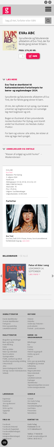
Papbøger (31, 380)
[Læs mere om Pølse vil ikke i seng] (14, 278)
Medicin (6, 406)
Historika (31, 321)
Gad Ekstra (32, 408)
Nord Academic (8, 354)
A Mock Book (7, 363)
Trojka (5, 413)
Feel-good (6, 323)
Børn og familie (8, 342)
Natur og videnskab (10, 351)
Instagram (49, 2)
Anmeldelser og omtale (20, 148)
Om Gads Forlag (34, 401)
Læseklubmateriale (10, 328)
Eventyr (30, 347)
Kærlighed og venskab (36, 363)
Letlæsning (32, 366)
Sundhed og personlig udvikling (14, 361)
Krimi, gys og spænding (36, 361)
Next (53, 276)
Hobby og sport (33, 354)
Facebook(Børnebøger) (11, 431)
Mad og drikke (8, 349)
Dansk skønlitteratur (10, 319)
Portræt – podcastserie (36, 328)
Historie (30, 319)
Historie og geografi (35, 351)
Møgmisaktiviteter (34, 370)
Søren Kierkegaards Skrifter (13, 368)
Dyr (29, 344)
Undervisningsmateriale (36, 387)
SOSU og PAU (8, 408)
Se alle (24, 255)
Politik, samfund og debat (12, 359)
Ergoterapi (6, 398)
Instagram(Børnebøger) (11, 436)
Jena (4, 366)
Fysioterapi (7, 401)
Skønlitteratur (32, 382)
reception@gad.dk (40, 436)
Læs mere (11, 79)
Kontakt (30, 398)
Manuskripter (32, 403)
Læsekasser (32, 368)
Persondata (32, 410)
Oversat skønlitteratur (10, 321)
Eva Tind (9, 172)
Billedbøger (32, 342)
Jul (29, 359)
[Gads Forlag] (7, 11)
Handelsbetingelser (35, 406)
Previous (1, 276)
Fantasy (30, 349)
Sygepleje (6, 410)
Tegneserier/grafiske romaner (38, 385)
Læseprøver (7, 438)
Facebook (45, 2)
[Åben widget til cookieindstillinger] (4, 442)
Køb (35, 55)
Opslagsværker (8, 356)
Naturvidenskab (33, 373)
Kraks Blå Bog (8, 344)
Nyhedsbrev (32, 413)
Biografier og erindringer (12, 340)
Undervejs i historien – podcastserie (36, 324)
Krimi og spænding (10, 326)
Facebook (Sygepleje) (11, 429)
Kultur (5, 347)
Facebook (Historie (10, 426)
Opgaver (31, 375)
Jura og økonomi (9, 403)
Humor (30, 356)
